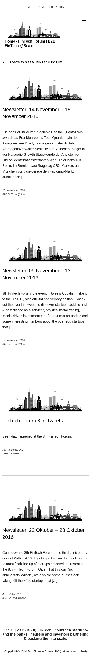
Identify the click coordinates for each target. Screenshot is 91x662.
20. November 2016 (13, 190)
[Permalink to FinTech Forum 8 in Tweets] (45, 410)
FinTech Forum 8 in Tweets (32, 421)
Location (56, 7)
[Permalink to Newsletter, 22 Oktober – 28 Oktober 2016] (45, 520)
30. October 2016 (12, 594)
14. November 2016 (13, 340)
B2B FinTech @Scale (14, 194)
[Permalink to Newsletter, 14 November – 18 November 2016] (45, 99)
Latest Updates (11, 453)
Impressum (35, 7)
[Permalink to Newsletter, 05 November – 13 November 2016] (45, 260)
